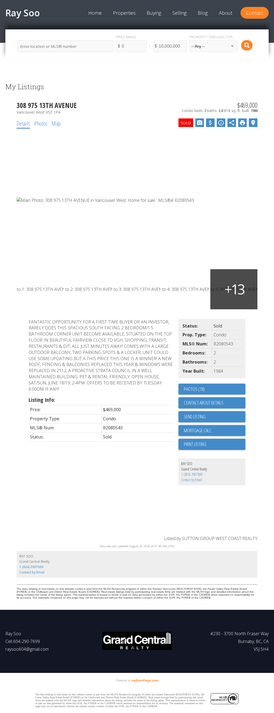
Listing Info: (42, 399)
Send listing (195, 416)
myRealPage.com (144, 680)
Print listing (195, 444)
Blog (203, 13)
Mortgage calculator (214, 430)
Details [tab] (23, 123)
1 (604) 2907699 (192, 474)
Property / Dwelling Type (211, 37)
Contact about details (203, 402)
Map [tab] (56, 123)
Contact (254, 13)
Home (95, 13)
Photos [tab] (40, 123)
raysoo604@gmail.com (27, 649)
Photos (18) (194, 389)
